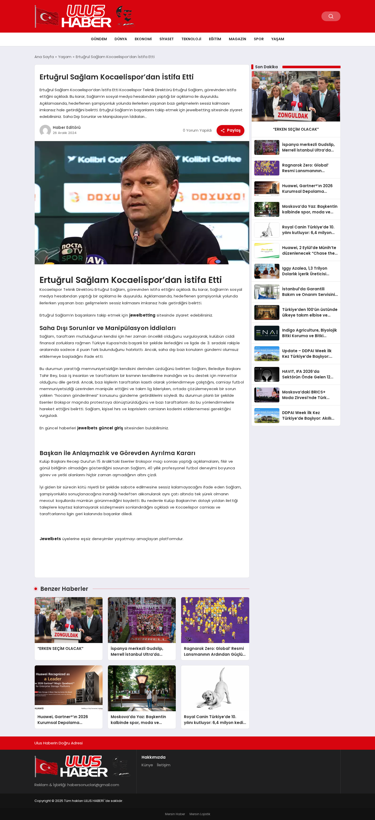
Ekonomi (143, 39)
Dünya (121, 39)
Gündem (99, 39)
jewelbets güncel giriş (100, 428)
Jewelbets (50, 538)
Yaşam (277, 39)
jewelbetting (142, 315)
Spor (259, 39)
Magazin (237, 39)
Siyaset (166, 39)
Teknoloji (191, 39)
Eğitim (215, 39)
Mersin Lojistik (200, 814)
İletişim (163, 765)
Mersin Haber (175, 814)
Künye (147, 765)
